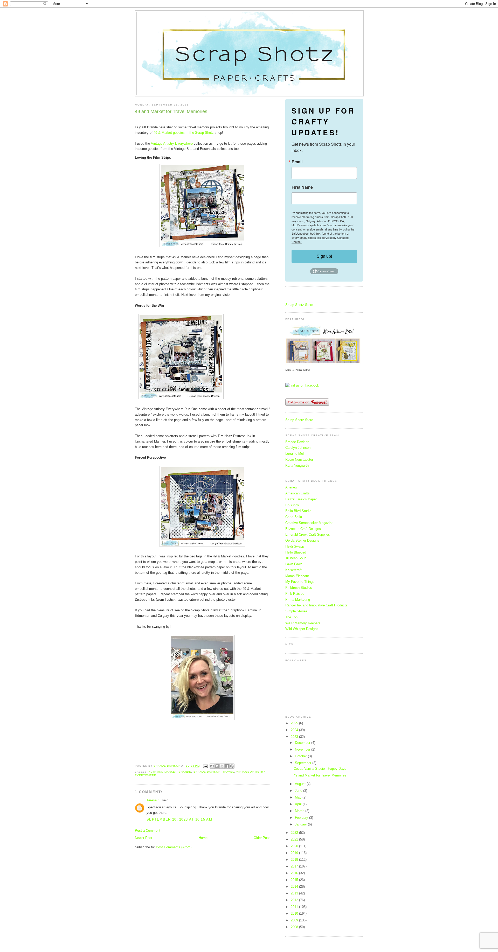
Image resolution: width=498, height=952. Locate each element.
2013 (295, 893)
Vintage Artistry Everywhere (172, 143)
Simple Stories (296, 611)
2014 (295, 886)
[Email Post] (205, 766)
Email (297, 162)
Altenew (291, 487)
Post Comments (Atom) (173, 847)
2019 (295, 853)
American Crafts (297, 493)
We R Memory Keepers (302, 623)
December (303, 743)
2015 (295, 880)
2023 (295, 737)
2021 (295, 839)
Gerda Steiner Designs (302, 540)
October (301, 756)
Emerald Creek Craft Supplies (307, 534)
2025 (295, 723)
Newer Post (143, 838)
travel (228, 771)
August (301, 784)
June (299, 791)
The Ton (291, 617)
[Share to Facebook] (227, 766)
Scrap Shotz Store (299, 305)
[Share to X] (222, 766)
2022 (295, 833)
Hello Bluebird (295, 552)
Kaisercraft (293, 570)
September (303, 763)
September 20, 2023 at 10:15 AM (179, 819)
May (298, 797)
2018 (295, 860)
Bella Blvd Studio (298, 511)
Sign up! (324, 256)
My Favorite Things (299, 582)
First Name (302, 187)
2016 (295, 873)
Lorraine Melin (295, 454)
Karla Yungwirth (297, 465)
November (303, 749)
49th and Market (163, 771)
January (301, 824)
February (302, 818)
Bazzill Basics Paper (301, 499)
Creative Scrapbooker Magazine (309, 523)
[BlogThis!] (217, 766)
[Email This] (212, 766)
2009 (295, 920)
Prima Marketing (297, 599)
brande (185, 771)
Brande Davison (206, 771)
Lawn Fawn (293, 564)
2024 (295, 730)
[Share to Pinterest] (231, 766)
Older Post (262, 838)
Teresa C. (154, 800)
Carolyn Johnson (297, 448)
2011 (295, 907)
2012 (295, 900)
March (300, 811)
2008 (295, 927)
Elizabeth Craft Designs (303, 529)
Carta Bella (293, 517)
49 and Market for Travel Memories (320, 775)
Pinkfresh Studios (298, 588)
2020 (295, 846)
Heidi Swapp (294, 546)
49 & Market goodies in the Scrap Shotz (184, 133)
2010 (295, 913)
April (299, 804)
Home (203, 838)
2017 (295, 866)
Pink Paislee (294, 594)
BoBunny (292, 505)
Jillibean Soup (295, 558)
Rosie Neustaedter (299, 459)
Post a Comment (147, 830)
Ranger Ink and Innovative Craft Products (316, 605)
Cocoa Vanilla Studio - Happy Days (320, 769)
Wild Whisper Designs (301, 629)
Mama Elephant (297, 576)
